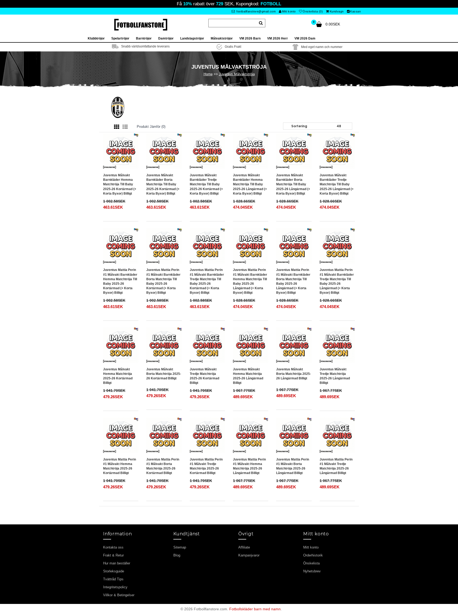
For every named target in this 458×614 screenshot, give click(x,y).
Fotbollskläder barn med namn (255, 609)
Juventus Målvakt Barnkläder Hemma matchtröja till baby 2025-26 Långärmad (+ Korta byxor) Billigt (250, 184)
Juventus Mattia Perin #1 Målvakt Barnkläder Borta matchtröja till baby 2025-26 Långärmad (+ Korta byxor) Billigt (293, 281)
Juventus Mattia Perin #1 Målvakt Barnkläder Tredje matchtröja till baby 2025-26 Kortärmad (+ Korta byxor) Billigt (207, 281)
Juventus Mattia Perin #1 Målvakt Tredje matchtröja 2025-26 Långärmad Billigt (336, 466)
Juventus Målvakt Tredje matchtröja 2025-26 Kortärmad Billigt (204, 376)
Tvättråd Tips (113, 579)
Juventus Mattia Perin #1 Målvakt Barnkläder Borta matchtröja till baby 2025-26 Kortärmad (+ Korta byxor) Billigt (163, 281)
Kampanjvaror (248, 555)
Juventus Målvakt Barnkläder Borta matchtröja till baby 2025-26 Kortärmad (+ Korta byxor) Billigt (162, 184)
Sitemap (179, 547)
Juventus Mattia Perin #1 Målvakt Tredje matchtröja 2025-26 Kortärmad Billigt (206, 466)
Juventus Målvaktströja (237, 74)
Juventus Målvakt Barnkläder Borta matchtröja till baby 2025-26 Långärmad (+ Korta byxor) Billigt (293, 184)
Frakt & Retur (113, 555)
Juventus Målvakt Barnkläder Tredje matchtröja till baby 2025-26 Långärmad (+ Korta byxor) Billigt (337, 184)
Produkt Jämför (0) (151, 127)
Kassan (355, 11)
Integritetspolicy (115, 587)
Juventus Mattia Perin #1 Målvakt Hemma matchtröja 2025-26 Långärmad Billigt (249, 466)
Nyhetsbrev (312, 571)
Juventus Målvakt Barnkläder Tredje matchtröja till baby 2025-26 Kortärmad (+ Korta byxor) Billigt (206, 184)
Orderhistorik (313, 555)
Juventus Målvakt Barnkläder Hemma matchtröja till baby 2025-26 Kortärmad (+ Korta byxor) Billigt (119, 184)
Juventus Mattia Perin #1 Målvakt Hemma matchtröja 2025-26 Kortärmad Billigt (119, 466)
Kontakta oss (113, 547)
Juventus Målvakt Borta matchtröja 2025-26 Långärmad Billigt (293, 373)
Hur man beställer (116, 563)
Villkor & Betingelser (118, 595)
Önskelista (311, 563)
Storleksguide (113, 571)
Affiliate (244, 547)
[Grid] (116, 127)
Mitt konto (289, 11)
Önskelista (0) (313, 11)
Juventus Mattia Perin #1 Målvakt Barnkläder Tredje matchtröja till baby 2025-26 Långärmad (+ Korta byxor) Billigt (337, 281)
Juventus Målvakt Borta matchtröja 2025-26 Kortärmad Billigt (163, 373)
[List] (125, 127)
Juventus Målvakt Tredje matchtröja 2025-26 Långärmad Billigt (335, 376)
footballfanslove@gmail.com (256, 11)
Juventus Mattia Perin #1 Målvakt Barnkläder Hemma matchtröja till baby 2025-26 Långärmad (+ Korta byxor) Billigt (250, 281)
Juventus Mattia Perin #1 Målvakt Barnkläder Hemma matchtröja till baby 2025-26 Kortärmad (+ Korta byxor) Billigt (120, 281)
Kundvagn (337, 11)
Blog (176, 555)
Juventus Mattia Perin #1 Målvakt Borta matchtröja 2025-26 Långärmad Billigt (292, 466)
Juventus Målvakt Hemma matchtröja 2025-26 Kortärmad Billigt (118, 376)
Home (208, 74)
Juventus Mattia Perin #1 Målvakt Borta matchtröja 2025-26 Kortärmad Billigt (162, 466)
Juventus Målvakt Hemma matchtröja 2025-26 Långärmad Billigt (248, 376)
